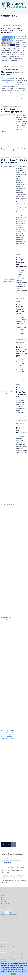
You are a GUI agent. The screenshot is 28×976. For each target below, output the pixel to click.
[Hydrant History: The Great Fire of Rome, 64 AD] (8, 672)
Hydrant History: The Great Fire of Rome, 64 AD (21, 392)
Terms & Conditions (6, 904)
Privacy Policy (5, 902)
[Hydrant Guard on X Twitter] (7, 912)
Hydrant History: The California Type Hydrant (11, 110)
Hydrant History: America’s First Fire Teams (20, 309)
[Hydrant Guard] (14, 5)
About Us (3, 898)
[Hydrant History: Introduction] (8, 784)
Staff (15, 66)
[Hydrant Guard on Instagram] (3, 912)
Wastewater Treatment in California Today (13, 875)
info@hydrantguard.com (9, 946)
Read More (19, 974)
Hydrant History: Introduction (21, 430)
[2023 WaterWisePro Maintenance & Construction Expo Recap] (8, 80)
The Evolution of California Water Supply (13, 867)
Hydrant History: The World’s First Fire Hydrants (14, 161)
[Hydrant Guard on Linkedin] (11, 912)
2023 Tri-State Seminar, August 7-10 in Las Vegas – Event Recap (12, 30)
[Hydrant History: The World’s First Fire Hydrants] (8, 220)
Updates (18, 25)
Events (14, 25)
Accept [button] (13, 974)
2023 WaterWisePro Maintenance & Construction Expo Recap (13, 72)
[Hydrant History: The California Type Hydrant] (8, 121)
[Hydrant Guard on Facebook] (15, 912)
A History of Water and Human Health (12, 878)
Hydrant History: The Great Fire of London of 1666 (21, 351)
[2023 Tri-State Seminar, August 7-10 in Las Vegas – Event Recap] (8, 40)
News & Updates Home (12, 854)
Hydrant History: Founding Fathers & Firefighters (21, 261)
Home (2, 894)
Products (3, 896)
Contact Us (4, 900)
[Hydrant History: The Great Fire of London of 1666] (8, 559)
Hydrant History (19, 106)
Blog (11, 106)
